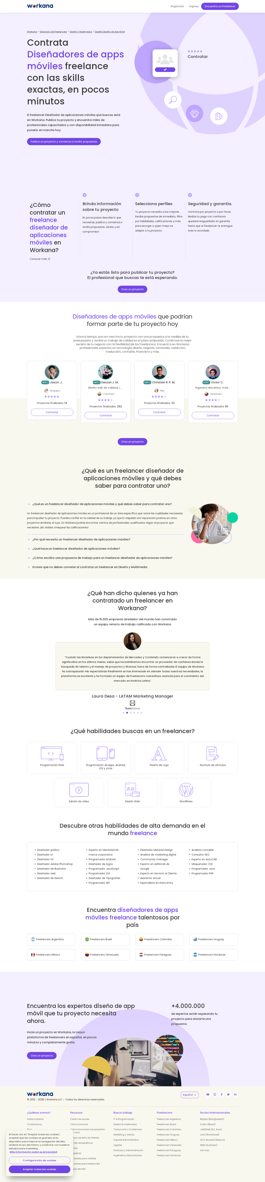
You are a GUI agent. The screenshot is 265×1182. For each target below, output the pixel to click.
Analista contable (203, 845)
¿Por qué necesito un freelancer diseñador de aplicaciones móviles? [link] (81, 539)
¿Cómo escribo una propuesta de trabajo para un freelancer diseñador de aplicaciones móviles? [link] (102, 558)
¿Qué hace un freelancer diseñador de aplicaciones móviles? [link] (76, 549)
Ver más (204, 1145)
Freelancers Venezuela (169, 1140)
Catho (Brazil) (207, 1119)
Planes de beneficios (81, 1138)
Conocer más (38, 259)
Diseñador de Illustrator (51, 864)
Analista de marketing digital (158, 850)
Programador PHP (202, 869)
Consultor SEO (200, 850)
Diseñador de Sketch (50, 873)
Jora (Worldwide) (209, 1129)
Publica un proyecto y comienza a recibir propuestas (64, 141)
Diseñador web (46, 869)
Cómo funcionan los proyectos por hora (87, 1126)
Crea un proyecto (132, 289)
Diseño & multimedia (125, 1119)
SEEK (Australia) (208, 1140)
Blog (29, 1124)
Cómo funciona (79, 1119)
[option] (132, 668)
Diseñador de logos (101, 859)
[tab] (105, 517)
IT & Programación (124, 1114)
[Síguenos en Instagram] (214, 1089)
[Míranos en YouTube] (208, 1089)
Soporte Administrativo (126, 1135)
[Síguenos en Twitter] (228, 1089)
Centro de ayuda (79, 1114)
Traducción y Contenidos (128, 1124)
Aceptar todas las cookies (39, 1169)
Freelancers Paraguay (169, 1145)
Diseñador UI (45, 850)
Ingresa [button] (193, 6)
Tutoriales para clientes (83, 1153)
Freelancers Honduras (169, 1150)
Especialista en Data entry (156, 878)
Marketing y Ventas (124, 1129)
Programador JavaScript (104, 864)
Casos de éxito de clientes (84, 1133)
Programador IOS (99, 869)
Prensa (74, 1143)
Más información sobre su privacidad (33, 1152)
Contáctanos (34, 1119)
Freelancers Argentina (169, 1114)
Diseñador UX (45, 854)
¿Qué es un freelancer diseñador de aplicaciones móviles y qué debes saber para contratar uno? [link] (102, 504)
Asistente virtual (150, 873)
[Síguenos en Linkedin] (235, 1089)
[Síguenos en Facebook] (221, 1089)
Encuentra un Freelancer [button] (220, 6)
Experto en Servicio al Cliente (158, 869)
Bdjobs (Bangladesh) (212, 1114)
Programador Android (102, 854)
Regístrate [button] (177, 6)
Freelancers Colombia (169, 1124)
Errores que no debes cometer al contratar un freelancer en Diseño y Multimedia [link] (89, 567)
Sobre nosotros (35, 1114)
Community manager (154, 854)
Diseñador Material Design (156, 845)
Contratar (52, 412)
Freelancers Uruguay (168, 1129)
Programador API (99, 878)
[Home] (40, 6)
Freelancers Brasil (166, 1119)
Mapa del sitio (78, 1164)
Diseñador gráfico (48, 845)
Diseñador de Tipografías (104, 873)
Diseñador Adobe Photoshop (55, 859)
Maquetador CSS (202, 859)
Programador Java (203, 864)
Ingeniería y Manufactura (128, 1150)
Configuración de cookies (39, 1160)
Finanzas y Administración (128, 1145)
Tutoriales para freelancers (85, 1159)
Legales (118, 1140)
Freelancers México (167, 1135)
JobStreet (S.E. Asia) (211, 1124)
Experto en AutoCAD (204, 854)
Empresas (75, 1148)
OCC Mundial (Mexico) (212, 1135)
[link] (132, 700)
